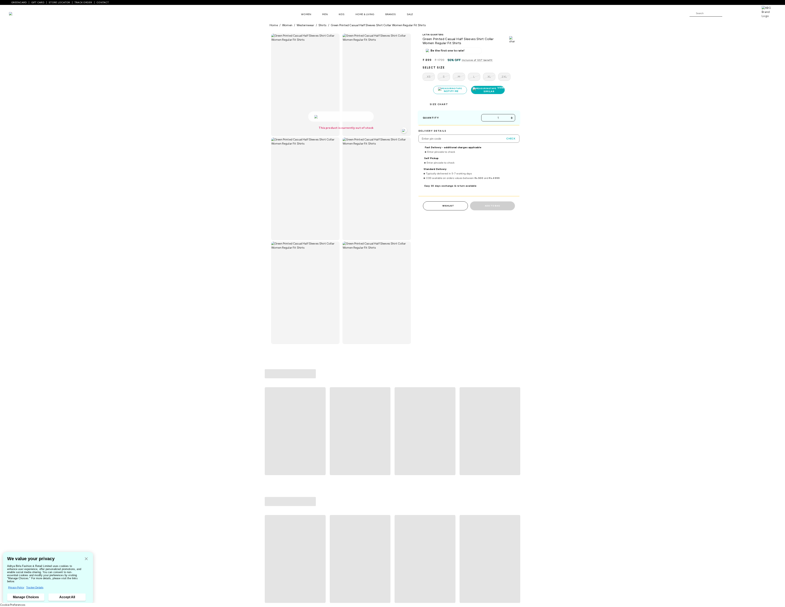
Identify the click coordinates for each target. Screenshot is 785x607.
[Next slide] (515, 406)
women (287, 25)
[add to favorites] (320, 446)
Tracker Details (34, 587)
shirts (322, 25)
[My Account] (739, 13)
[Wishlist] (727, 13)
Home (274, 25)
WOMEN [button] (306, 14)
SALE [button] (410, 14)
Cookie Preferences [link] (12, 605)
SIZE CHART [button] (439, 104)
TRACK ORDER (83, 2)
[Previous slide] (269, 406)
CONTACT (102, 2)
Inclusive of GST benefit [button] (477, 60)
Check (510, 138)
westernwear (305, 25)
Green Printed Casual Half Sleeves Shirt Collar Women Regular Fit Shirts (378, 25)
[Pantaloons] (17, 14)
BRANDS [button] (390, 14)
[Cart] (750, 13)
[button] (86, 559)
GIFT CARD (37, 2)
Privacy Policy (16, 587)
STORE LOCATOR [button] (59, 2)
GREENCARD (19, 2)
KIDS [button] (341, 14)
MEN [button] (325, 14)
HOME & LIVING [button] (364, 14)
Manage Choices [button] (26, 597)
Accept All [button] (67, 597)
